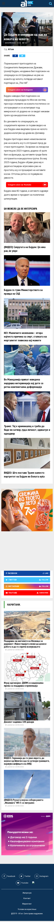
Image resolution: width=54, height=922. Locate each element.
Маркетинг (27, 904)
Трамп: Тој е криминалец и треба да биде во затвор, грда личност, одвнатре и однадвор (27, 429)
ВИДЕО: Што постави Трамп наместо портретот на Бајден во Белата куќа (24, 474)
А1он (11, 49)
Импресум (27, 893)
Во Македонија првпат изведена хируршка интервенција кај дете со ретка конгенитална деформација (23, 383)
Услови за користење (27, 909)
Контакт (27, 898)
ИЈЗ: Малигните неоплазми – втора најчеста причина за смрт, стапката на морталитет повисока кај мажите (25, 336)
